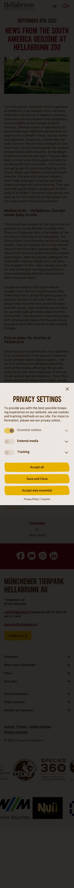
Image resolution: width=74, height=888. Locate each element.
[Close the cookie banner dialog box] (67, 390)
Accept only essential (37, 490)
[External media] (66, 442)
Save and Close (37, 478)
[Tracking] (66, 452)
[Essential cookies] (66, 431)
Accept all (37, 467)
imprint (45, 499)
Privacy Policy (31, 499)
